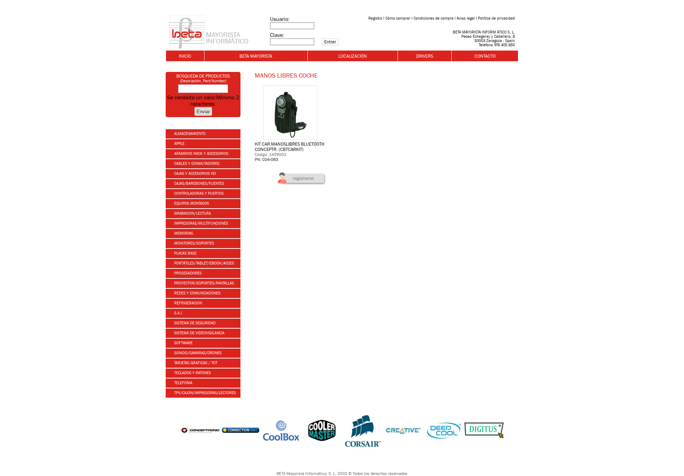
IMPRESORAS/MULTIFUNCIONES (200, 223)
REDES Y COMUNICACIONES (197, 293)
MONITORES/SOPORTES (193, 243)
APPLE (179, 143)
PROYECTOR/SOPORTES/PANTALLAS (203, 283)
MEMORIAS (183, 233)
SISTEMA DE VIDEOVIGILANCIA (198, 333)
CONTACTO (485, 56)
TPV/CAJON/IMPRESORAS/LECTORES (204, 393)
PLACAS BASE (185, 253)
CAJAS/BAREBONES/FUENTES (198, 183)
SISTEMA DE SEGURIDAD (194, 323)
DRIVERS (424, 56)
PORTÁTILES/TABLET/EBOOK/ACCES (203, 263)
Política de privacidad (496, 18)
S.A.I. (178, 313)
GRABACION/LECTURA (192, 213)
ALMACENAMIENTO (189, 133)
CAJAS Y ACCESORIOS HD (194, 173)
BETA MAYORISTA (255, 56)
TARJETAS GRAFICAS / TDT (195, 363)
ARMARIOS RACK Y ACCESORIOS (200, 153)
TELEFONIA (182, 383)
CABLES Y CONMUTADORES (196, 163)
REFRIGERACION (187, 303)
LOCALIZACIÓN (352, 56)
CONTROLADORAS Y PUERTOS (198, 193)
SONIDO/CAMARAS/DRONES (197, 353)
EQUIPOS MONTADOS (191, 203)
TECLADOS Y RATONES (192, 373)
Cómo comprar (397, 18)
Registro (375, 18)
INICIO (185, 56)
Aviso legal (466, 18)
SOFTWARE (183, 343)
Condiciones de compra (434, 18)
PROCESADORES (187, 273)
